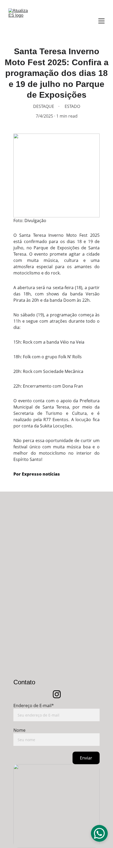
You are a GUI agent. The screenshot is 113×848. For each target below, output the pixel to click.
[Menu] (101, 21)
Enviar (86, 758)
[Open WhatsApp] (99, 833)
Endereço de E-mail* (33, 705)
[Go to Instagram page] (57, 694)
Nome (19, 730)
